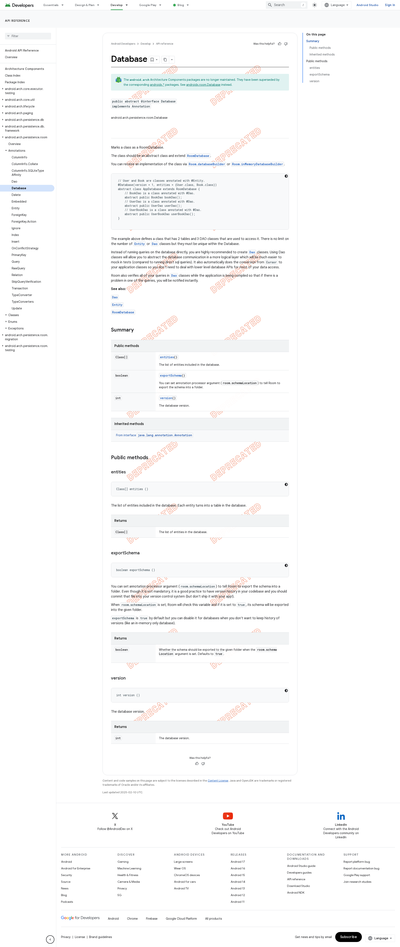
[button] (27, 91)
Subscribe (348, 937)
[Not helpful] (286, 44)
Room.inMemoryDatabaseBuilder (257, 164)
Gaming (123, 862)
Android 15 (238, 875)
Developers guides (299, 872)
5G (120, 895)
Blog (181, 5)
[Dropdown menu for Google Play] (162, 5)
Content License (218, 780)
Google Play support (357, 875)
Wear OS (180, 868)
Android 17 (238, 862)
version (166, 398)
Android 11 (238, 902)
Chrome (132, 919)
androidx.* (157, 85)
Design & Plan (84, 5)
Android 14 (238, 882)
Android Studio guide (301, 866)
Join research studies (357, 882)
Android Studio (367, 5)
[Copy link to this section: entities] (130, 472)
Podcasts (67, 902)
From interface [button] (154, 435)
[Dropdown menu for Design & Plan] (100, 5)
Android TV (181, 888)
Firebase (152, 919)
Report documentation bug (361, 868)
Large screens (183, 862)
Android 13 (238, 888)
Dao (155, 244)
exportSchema (171, 375)
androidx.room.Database (203, 85)
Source (65, 882)
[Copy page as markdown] (165, 59)
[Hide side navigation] (50, 939)
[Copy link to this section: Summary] (138, 330)
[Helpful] (279, 44)
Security (66, 875)
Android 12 (238, 895)
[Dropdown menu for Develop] (128, 5)
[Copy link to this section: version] (130, 678)
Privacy (122, 888)
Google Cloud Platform (181, 919)
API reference (17, 21)
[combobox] (287, 5)
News (64, 888)
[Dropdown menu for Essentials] (64, 5)
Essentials (51, 5)
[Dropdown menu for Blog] (189, 5)
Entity (139, 244)
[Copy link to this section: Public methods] (152, 457)
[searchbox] (28, 36)
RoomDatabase (198, 156)
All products (213, 919)
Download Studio (298, 886)
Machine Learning (129, 868)
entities (167, 357)
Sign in (390, 5)
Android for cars (185, 882)
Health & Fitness (128, 875)
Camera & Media (129, 882)
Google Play (148, 5)
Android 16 (238, 868)
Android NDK (295, 892)
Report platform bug (357, 862)
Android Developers (123, 43)
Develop (117, 5)
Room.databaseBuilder (207, 164)
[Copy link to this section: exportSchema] (144, 553)
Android (66, 862)
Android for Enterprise (75, 868)
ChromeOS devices (187, 875)
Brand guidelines (100, 937)
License (80, 937)
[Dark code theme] (286, 176)
